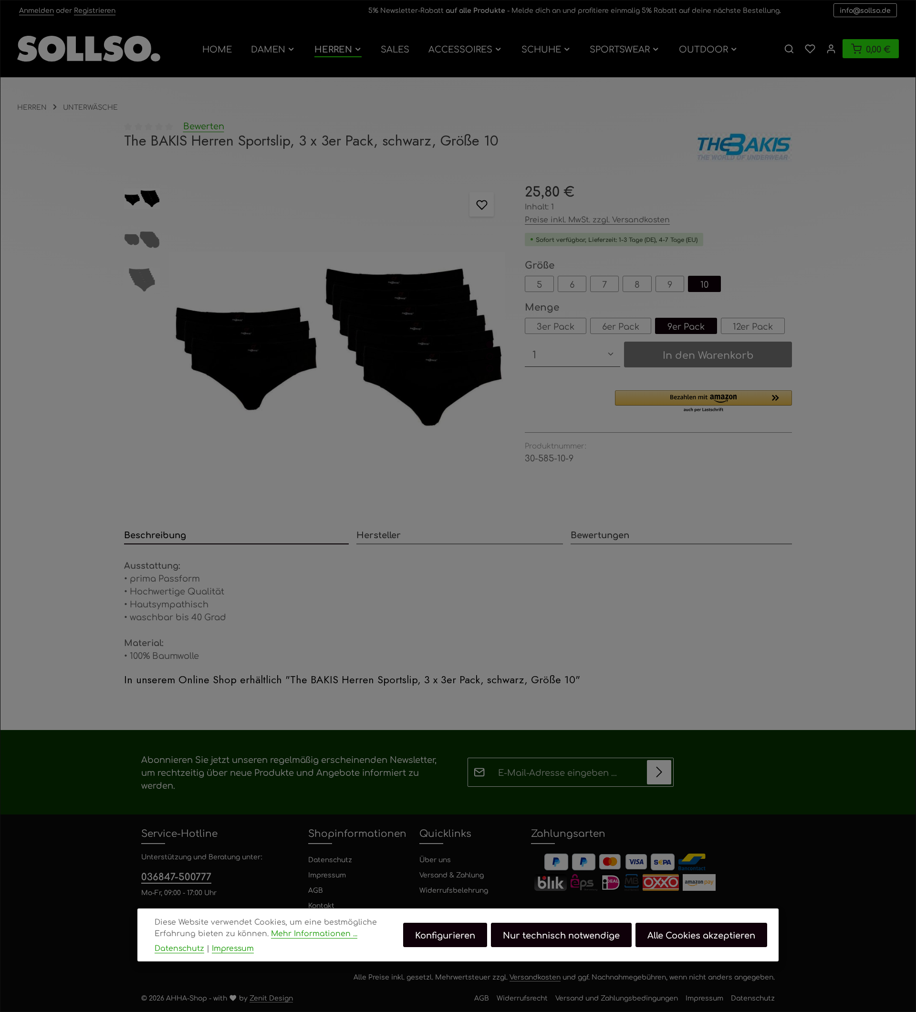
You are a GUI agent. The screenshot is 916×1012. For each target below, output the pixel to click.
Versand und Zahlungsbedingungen (616, 997)
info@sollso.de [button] (865, 10)
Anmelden (36, 10)
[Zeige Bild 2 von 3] (489, 356)
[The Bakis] (744, 147)
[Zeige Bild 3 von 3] (489, 368)
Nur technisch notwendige (561, 934)
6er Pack (620, 326)
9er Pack (686, 326)
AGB (315, 890)
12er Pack (753, 326)
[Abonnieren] (659, 772)
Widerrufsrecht (522, 997)
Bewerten (203, 125)
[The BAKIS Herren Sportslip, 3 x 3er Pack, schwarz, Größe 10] (337, 348)
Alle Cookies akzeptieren (701, 934)
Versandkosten (535, 976)
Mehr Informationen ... (314, 933)
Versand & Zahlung (451, 874)
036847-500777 (176, 876)
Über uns (435, 859)
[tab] (236, 535)
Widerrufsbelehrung (453, 890)
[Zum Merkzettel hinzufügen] (481, 204)
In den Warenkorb (708, 354)
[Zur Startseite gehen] (88, 48)
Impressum (327, 874)
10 (704, 284)
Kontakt (321, 905)
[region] (314, 348)
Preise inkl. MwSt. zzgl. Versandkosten (597, 219)
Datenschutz (330, 859)
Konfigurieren (445, 934)
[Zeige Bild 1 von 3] (489, 344)
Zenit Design (271, 997)
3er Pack (555, 326)
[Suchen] (789, 48)
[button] (703, 401)
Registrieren (94, 10)
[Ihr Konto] (831, 48)
